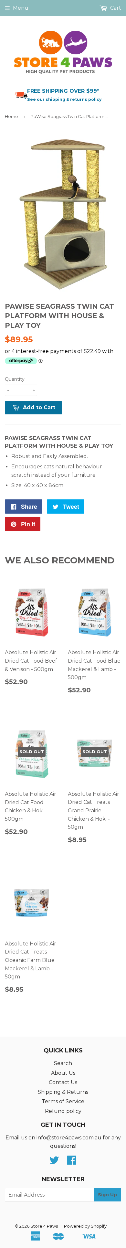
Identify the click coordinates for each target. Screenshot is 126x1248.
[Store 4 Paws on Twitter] (54, 1162)
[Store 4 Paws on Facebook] (72, 1162)
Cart (115, 8)
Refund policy (63, 1111)
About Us (63, 1073)
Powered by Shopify (85, 1226)
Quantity (15, 379)
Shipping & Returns (63, 1092)
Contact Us (63, 1082)
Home (11, 116)
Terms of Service (63, 1101)
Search (63, 1063)
